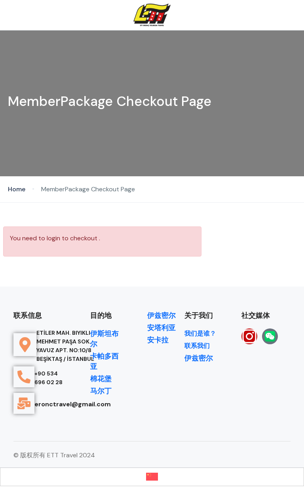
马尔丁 (101, 391)
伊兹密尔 (161, 315)
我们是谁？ (200, 333)
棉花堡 (101, 378)
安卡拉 (158, 340)
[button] (269, 15)
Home (16, 189)
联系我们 (197, 345)
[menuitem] (152, 477)
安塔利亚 (161, 327)
